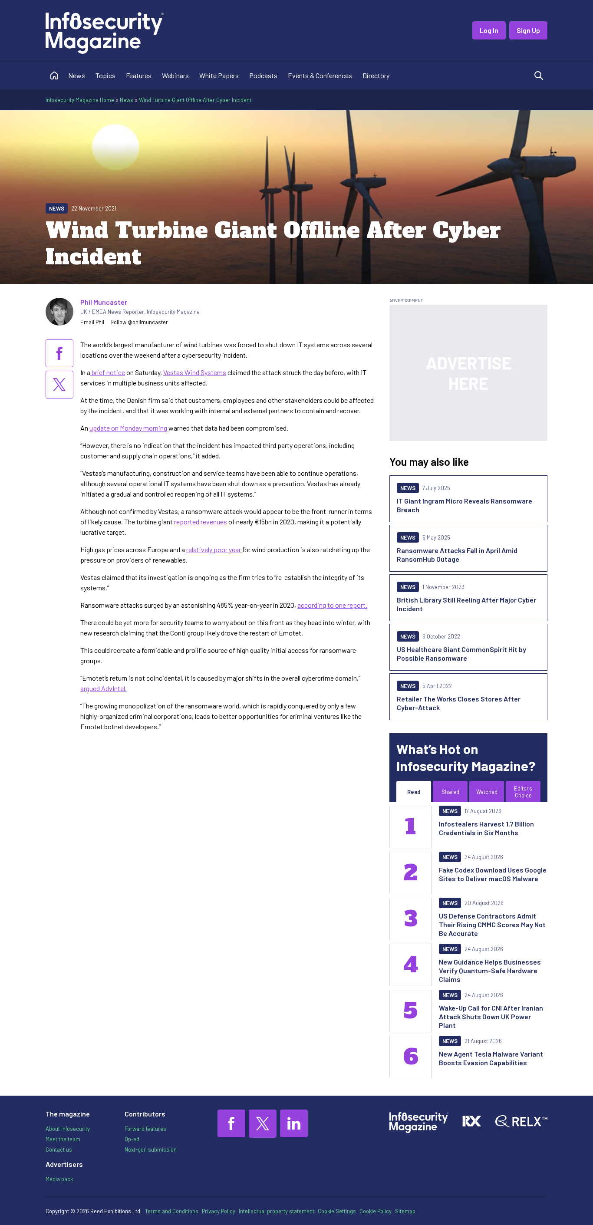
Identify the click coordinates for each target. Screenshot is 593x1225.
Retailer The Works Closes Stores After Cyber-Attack (459, 703)
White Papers (219, 75)
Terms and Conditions (171, 1211)
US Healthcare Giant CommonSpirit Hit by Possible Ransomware (461, 653)
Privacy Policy (218, 1211)
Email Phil (92, 322)
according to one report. (332, 605)
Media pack (59, 1179)
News (76, 75)
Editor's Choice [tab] (523, 792)
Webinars (175, 75)
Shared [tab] (450, 791)
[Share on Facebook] (59, 353)
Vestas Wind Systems (194, 372)
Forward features (145, 1128)
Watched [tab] (486, 791)
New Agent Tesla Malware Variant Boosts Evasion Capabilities (491, 1058)
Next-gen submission (151, 1149)
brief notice (107, 372)
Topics (105, 75)
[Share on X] (59, 384)
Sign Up (528, 30)
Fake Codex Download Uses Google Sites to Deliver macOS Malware (493, 874)
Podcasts (263, 75)
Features (139, 75)
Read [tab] (413, 791)
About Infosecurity (68, 1128)
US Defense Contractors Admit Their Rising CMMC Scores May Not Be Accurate (492, 924)
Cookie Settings (337, 1211)
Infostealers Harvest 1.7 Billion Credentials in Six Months (486, 828)
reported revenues (200, 521)
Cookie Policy (375, 1211)
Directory (375, 75)
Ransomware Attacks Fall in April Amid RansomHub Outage (457, 554)
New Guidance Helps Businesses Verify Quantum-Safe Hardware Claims (490, 970)
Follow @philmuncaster (139, 322)
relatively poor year (214, 549)
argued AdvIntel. (103, 688)
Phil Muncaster (103, 302)
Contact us (59, 1149)
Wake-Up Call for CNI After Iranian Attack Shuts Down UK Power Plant (491, 1016)
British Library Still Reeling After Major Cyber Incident (466, 604)
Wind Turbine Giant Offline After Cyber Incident (195, 99)
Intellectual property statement (276, 1211)
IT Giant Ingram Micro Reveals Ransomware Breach (464, 505)
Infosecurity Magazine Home (80, 99)
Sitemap (405, 1211)
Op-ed (132, 1139)
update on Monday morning (128, 428)
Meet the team (63, 1139)
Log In (489, 30)
